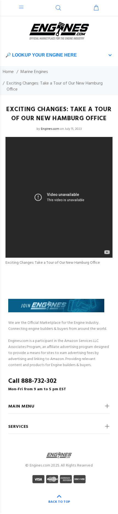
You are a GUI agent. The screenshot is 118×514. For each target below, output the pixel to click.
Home (8, 71)
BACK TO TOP (59, 502)
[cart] (96, 8)
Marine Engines (34, 71)
